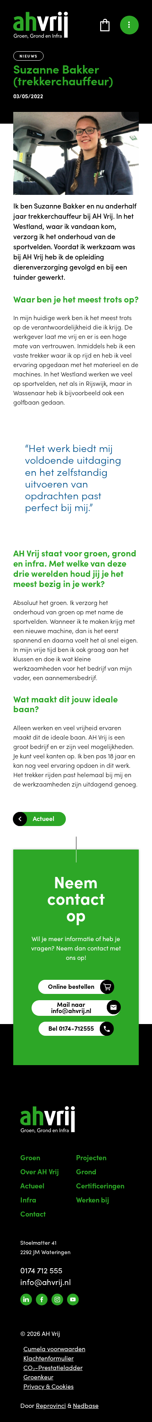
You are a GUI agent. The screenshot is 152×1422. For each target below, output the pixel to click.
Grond (86, 1171)
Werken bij (92, 1199)
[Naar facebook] (42, 1299)
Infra (28, 1199)
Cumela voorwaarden (54, 1349)
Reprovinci (51, 1405)
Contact (33, 1214)
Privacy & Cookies (48, 1386)
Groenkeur (38, 1377)
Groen (30, 1157)
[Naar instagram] (57, 1299)
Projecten (91, 1157)
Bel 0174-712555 (71, 1028)
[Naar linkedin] (26, 1299)
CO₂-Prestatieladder (53, 1367)
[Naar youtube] (73, 1299)
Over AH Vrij (39, 1171)
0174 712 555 (41, 1270)
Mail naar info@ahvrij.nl (71, 1007)
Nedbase (86, 1405)
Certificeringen (100, 1185)
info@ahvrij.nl (45, 1281)
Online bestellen (71, 986)
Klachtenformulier (48, 1358)
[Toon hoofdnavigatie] (127, 25)
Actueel (43, 818)
